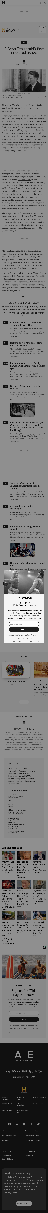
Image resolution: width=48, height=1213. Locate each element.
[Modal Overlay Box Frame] (24, 606)
